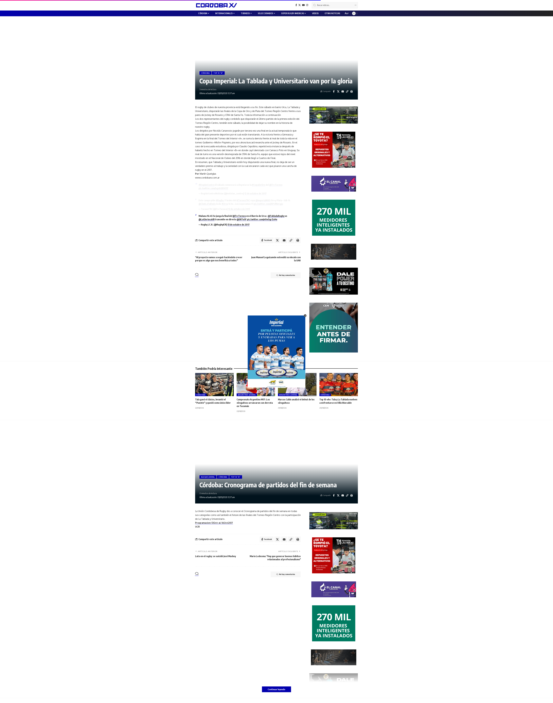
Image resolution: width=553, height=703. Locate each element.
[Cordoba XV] (216, 5)
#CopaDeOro (258, 184)
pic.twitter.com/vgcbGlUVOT (213, 188)
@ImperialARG (262, 200)
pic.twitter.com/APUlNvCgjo (268, 203)
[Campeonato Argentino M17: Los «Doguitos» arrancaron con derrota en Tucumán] (256, 384)
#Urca (225, 203)
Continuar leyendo (276, 689)
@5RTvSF (242, 219)
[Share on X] (338, 91)
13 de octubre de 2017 (239, 209)
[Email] (343, 91)
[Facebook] (296, 5)
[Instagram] (307, 5)
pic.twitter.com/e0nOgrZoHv (262, 219)
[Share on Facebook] (334, 91)
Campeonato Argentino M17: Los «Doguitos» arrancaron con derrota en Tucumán (255, 403)
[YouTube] (303, 5)
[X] (299, 5)
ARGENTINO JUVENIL (247, 395)
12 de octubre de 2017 (255, 193)
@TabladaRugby (276, 216)
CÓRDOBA (205, 73)
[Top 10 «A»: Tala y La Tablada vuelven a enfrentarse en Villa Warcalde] (338, 384)
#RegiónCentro (206, 184)
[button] (346, 13)
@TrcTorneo (275, 184)
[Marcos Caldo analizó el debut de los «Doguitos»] (297, 384)
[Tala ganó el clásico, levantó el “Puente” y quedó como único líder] (214, 384)
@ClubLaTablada (207, 203)
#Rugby (220, 200)
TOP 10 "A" (218, 73)
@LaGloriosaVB (207, 219)
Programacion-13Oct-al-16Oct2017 (214, 522)
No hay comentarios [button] (287, 275)
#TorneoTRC (243, 200)
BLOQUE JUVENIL (208, 477)
